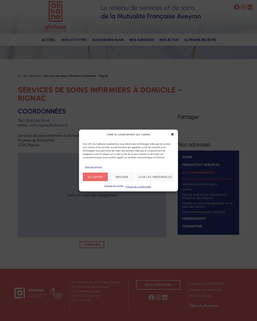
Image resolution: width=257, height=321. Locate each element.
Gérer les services (93, 167)
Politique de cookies (114, 186)
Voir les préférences (155, 177)
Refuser (122, 177)
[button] (172, 134)
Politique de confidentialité (138, 186)
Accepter (95, 177)
